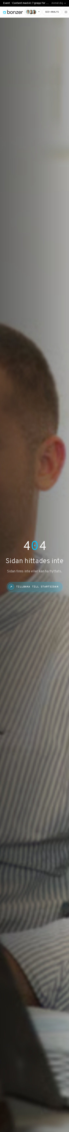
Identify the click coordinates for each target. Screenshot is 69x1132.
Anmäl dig (57, 3)
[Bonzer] (13, 12)
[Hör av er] (33, 12)
